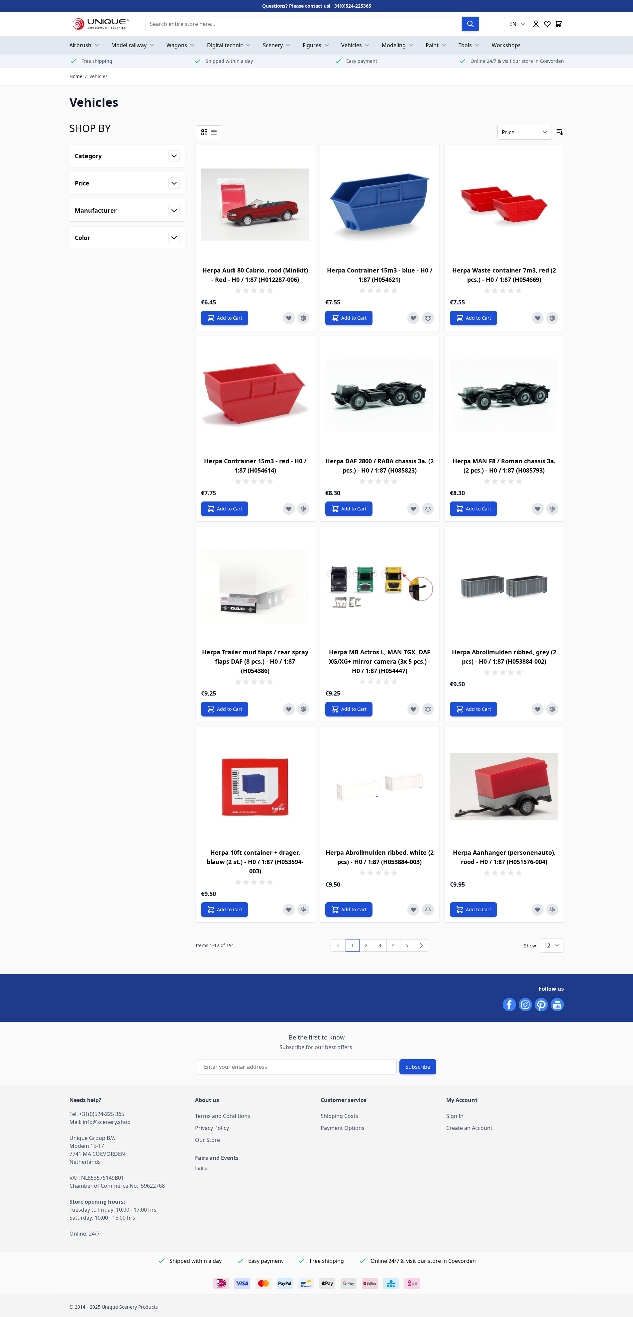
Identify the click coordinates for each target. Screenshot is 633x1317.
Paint (432, 45)
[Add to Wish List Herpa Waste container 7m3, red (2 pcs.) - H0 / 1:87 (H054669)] (538, 318)
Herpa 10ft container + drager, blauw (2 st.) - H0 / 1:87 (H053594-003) (255, 861)
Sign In (455, 1116)
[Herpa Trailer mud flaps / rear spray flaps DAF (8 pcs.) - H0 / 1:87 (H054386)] (255, 586)
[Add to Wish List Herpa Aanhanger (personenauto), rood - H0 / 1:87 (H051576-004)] (538, 910)
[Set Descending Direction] (560, 132)
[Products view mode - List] (214, 132)
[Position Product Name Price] (524, 132)
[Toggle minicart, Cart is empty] (558, 24)
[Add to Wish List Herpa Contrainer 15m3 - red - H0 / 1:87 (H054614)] (289, 509)
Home (75, 76)
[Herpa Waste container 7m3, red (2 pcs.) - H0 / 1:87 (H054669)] (504, 204)
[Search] (470, 24)
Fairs (201, 1167)
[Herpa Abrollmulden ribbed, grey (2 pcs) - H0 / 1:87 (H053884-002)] (504, 586)
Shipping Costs (339, 1116)
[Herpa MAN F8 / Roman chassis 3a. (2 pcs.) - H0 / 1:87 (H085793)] (504, 395)
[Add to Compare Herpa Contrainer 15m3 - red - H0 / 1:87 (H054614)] (303, 509)
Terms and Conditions (222, 1116)
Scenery (273, 45)
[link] (338, 945)
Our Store (207, 1140)
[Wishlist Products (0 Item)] (547, 24)
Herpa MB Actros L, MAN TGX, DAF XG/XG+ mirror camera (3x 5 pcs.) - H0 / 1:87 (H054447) (379, 661)
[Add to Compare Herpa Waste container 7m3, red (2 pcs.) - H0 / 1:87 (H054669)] (552, 318)
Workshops (506, 45)
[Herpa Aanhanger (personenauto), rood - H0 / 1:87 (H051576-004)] (504, 786)
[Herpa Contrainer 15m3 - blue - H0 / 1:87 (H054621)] (379, 204)
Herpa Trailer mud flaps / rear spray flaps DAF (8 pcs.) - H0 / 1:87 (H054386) (255, 661)
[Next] (421, 945)
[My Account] (536, 24)
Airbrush (80, 45)
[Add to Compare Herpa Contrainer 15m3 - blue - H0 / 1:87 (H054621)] (428, 318)
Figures (312, 45)
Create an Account (469, 1128)
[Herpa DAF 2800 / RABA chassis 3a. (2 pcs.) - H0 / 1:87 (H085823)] (379, 395)
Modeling (394, 45)
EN (512, 24)
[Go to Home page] (100, 24)
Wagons (176, 45)
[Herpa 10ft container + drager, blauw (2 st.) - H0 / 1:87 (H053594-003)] (255, 786)
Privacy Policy (212, 1128)
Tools (465, 45)
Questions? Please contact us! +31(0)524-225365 (316, 6)
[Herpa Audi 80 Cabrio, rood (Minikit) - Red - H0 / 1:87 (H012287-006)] (255, 204)
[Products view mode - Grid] (204, 132)
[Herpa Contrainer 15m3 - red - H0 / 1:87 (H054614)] (255, 395)
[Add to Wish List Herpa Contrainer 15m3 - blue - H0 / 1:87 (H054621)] (413, 318)
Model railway (129, 45)
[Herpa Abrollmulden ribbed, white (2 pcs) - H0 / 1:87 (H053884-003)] (379, 786)
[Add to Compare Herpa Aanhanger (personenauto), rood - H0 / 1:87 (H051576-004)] (552, 910)
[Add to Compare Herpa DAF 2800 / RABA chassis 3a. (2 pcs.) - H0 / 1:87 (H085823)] (428, 509)
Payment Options (343, 1128)
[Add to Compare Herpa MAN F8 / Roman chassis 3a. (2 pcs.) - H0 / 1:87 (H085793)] (552, 509)
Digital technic (225, 45)
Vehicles (351, 45)
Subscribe (417, 1066)
